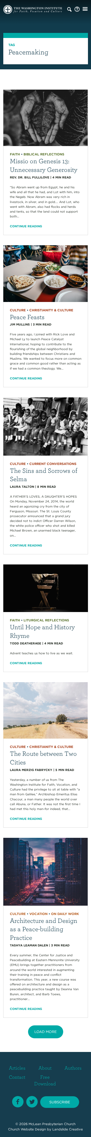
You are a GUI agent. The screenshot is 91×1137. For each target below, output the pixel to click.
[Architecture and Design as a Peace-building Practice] (45, 871)
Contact (17, 1077)
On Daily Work (65, 914)
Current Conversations (52, 464)
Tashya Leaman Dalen (29, 945)
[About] (77, 9)
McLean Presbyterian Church (52, 1124)
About (45, 1068)
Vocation (38, 914)
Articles (17, 1068)
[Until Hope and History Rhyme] (45, 588)
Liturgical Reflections (46, 620)
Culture (18, 310)
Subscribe (59, 1102)
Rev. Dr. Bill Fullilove (29, 177)
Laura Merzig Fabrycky (31, 770)
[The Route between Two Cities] (45, 710)
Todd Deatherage (25, 643)
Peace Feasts (27, 316)
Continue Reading (26, 226)
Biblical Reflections (44, 154)
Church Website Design (27, 1129)
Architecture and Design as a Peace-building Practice (43, 929)
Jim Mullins (20, 324)
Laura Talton (22, 487)
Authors (73, 1068)
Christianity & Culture (51, 310)
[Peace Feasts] (45, 273)
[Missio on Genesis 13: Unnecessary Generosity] (45, 117)
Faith (15, 154)
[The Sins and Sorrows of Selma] (45, 426)
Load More (45, 1032)
